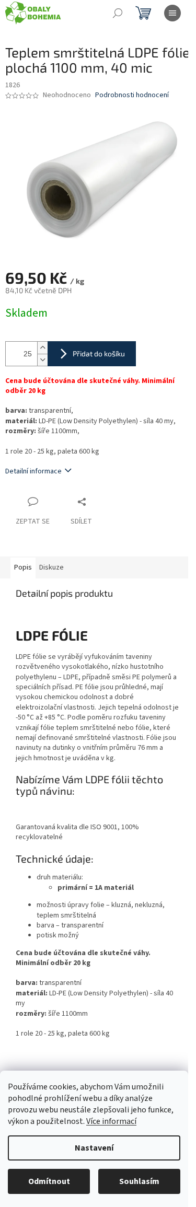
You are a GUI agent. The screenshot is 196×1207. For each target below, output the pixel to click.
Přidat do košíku (99, 353)
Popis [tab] (23, 567)
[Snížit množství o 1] (42, 360)
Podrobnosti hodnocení (132, 95)
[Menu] (172, 13)
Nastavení (94, 1148)
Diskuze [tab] (51, 567)
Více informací (111, 1121)
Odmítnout (49, 1181)
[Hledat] (117, 13)
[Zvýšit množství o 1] (42, 348)
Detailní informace (33, 471)
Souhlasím (139, 1181)
